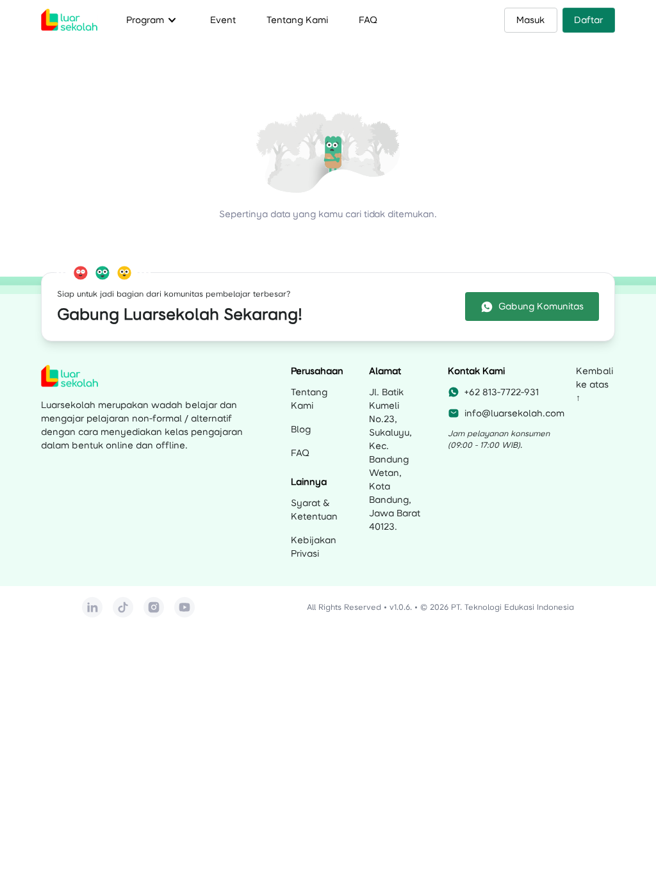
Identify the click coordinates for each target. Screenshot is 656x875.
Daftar (588, 20)
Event (223, 20)
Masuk (530, 20)
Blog (301, 429)
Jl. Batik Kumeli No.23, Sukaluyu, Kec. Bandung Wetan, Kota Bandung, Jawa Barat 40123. (394, 459)
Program (152, 20)
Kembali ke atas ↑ (594, 384)
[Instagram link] (154, 607)
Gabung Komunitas (541, 306)
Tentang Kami (297, 20)
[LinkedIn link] (92, 607)
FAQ (368, 20)
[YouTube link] (184, 607)
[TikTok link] (123, 607)
